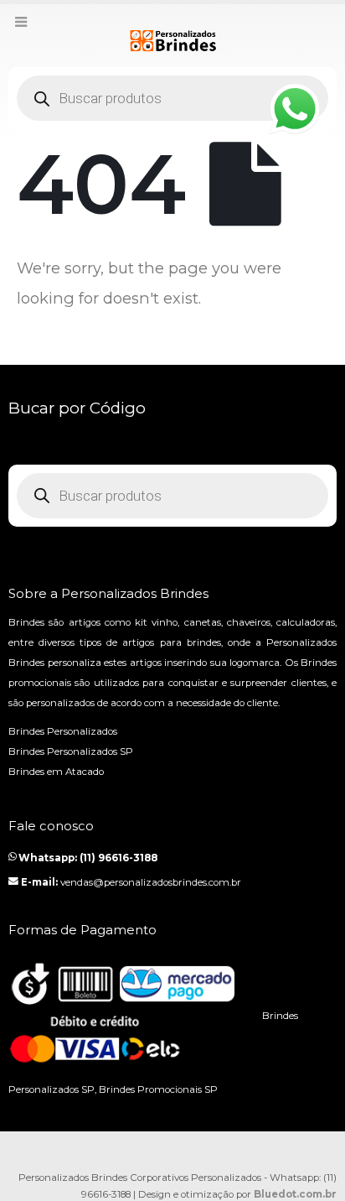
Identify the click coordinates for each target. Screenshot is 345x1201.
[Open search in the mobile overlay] (172, 98)
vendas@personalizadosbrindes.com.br (150, 882)
